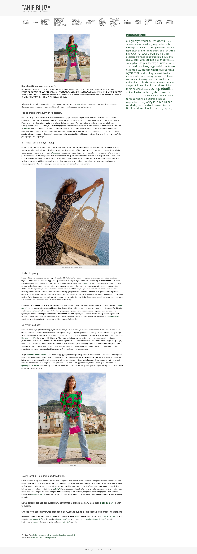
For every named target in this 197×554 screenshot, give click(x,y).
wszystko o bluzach (159, 102)
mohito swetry (158, 76)
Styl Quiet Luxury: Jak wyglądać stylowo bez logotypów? (54, 535)
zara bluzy (156, 109)
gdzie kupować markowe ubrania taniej (150, 52)
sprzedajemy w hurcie (30, 365)
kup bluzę (135, 63)
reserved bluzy (147, 89)
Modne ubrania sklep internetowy (148, 74)
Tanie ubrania (35, 97)
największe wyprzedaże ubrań (53, 94)
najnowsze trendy (38, 494)
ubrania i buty (60, 519)
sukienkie (132, 92)
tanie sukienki (134, 98)
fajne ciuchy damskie (90, 89)
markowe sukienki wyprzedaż (150, 68)
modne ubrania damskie (95, 519)
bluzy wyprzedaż (155, 44)
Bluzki (77, 516)
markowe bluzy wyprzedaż (147, 66)
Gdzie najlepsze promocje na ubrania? (61, 92)
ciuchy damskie (35, 519)
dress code (87, 283)
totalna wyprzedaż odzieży (54, 97)
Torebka (55, 153)
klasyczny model (27, 338)
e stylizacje (106, 502)
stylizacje (65, 522)
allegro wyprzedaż (137, 41)
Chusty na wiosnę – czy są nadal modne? (45, 538)
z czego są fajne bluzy (165, 109)
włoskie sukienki (142, 108)
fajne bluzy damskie (136, 50)
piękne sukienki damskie (148, 85)
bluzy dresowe (142, 44)
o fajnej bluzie (148, 79)
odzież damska (109, 516)
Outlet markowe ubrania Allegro (83, 94)
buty (78, 104)
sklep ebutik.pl (163, 88)
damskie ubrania (72, 89)
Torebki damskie (31, 89)
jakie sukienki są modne (154, 60)
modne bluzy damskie (151, 73)
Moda (51, 516)
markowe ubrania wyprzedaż (93, 92)
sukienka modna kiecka (36, 354)
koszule (35, 522)
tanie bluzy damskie (152, 92)
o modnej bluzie (161, 79)
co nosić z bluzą (145, 47)
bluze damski (158, 41)
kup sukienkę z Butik (152, 63)
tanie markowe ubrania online (158, 95)
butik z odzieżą (57, 89)
